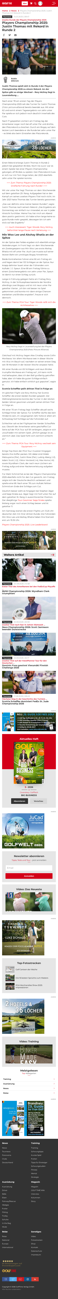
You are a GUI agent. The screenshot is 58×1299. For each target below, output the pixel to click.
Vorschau (38, 801)
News (14, 11)
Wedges (5, 1205)
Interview (35, 1194)
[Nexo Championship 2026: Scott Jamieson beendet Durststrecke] (29, 608)
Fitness (34, 1170)
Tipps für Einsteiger (39, 1162)
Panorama (6, 1155)
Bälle (4, 1194)
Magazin (34, 1187)
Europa (5, 1244)
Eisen (4, 1198)
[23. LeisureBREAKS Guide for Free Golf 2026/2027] (29, 722)
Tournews (7, 17)
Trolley (5, 1216)
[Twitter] (9, 35)
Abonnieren (19, 801)
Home (5, 11)
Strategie (35, 1177)
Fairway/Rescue (9, 1201)
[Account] (40, 5)
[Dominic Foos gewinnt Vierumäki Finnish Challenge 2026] (29, 644)
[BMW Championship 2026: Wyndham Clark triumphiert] (29, 570)
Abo (25, 3)
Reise (5, 1093)
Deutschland (7, 1162)
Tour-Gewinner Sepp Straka (31, 500)
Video (33, 1236)
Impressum (36, 1255)
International (7, 1247)
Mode (4, 1227)
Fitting (5, 1212)
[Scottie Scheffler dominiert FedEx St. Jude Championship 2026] (29, 682)
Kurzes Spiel (36, 1155)
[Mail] (15, 35)
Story (33, 1201)
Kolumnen (35, 1198)
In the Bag (6, 1223)
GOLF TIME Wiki (38, 1190)
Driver (4, 1190)
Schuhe (5, 1219)
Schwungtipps (37, 1151)
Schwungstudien (38, 1166)
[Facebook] (4, 35)
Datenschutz (36, 1251)
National (5, 1240)
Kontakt (34, 1247)
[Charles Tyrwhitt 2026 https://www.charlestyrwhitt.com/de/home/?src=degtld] (29, 540)
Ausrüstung (8, 1084)
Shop (33, 1244)
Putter (5, 1209)
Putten (34, 1159)
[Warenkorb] (31, 4)
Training (7, 1079)
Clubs (4, 1159)
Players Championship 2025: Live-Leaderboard (24, 524)
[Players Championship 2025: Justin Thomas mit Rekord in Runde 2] (29, 901)
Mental (34, 1173)
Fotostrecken (37, 1240)
